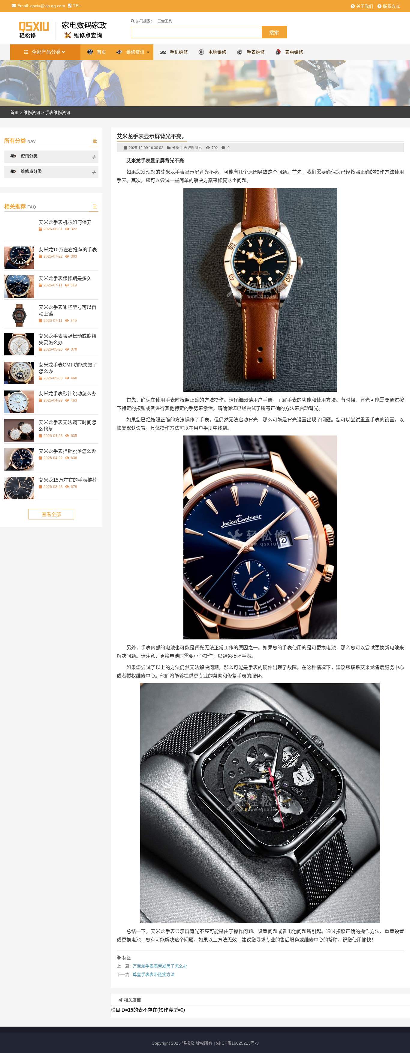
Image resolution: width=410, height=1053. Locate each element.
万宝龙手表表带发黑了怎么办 (160, 966)
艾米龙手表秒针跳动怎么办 (67, 393)
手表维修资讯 (57, 112)
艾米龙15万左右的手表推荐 (68, 480)
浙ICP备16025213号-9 (237, 1043)
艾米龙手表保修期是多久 (65, 278)
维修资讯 (31, 112)
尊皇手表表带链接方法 (154, 974)
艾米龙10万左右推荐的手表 (68, 249)
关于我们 (364, 6)
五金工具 (165, 21)
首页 (14, 112)
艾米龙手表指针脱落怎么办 (67, 451)
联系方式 (391, 6)
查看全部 (51, 514)
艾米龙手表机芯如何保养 (65, 222)
